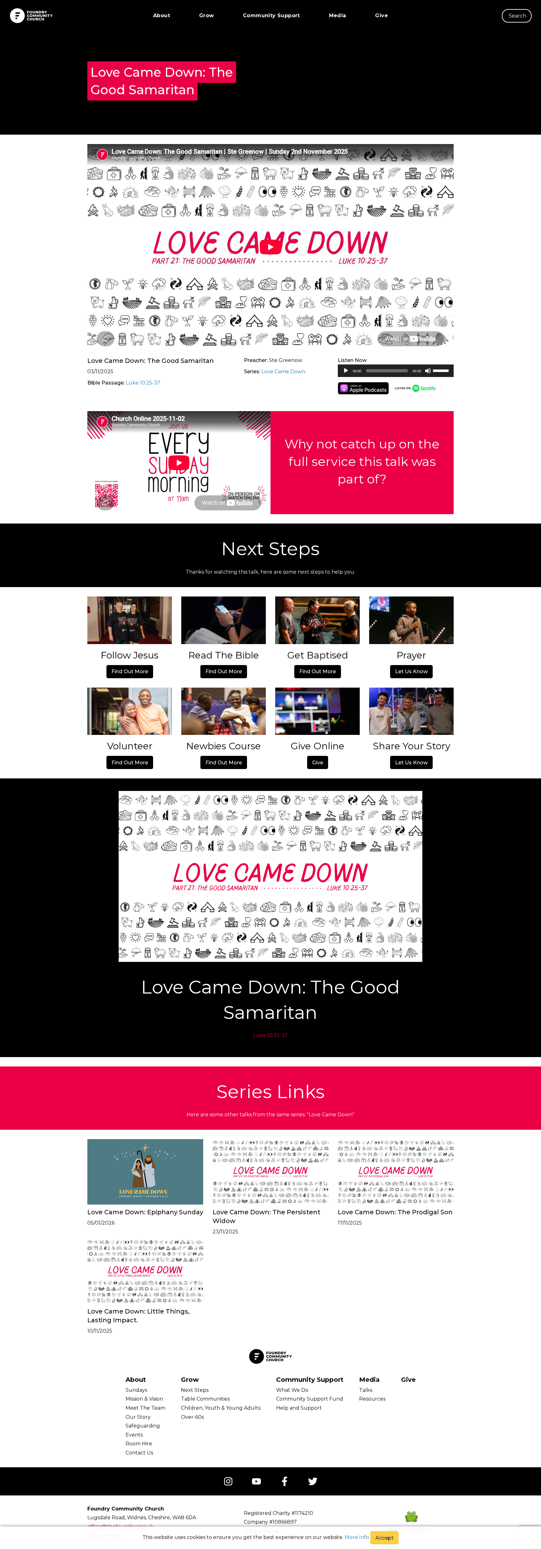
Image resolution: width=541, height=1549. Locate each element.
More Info (357, 1537)
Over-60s (192, 1417)
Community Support (271, 15)
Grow (206, 15)
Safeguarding (143, 1426)
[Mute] (428, 371)
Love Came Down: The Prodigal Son (395, 1212)
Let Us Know (411, 671)
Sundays (136, 1390)
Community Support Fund (309, 1399)
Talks (365, 1390)
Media (337, 15)
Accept (384, 1538)
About (161, 15)
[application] (396, 370)
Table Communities (205, 1399)
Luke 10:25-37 (143, 383)
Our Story (138, 1417)
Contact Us (139, 1453)
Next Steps (195, 1390)
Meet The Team (145, 1408)
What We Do (292, 1390)
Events (134, 1435)
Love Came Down (283, 371)
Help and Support (299, 1408)
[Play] (346, 371)
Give (381, 15)
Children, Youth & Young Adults (220, 1408)
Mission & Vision (144, 1399)
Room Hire (139, 1444)
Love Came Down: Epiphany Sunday (145, 1212)
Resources (372, 1399)
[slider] (442, 370)
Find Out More (129, 671)
